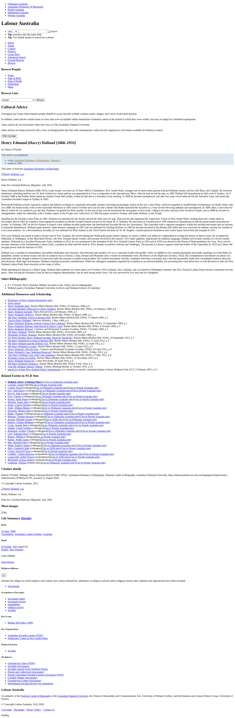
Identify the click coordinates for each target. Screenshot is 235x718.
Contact (12, 48)
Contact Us (49, 709)
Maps (10, 87)
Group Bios (14, 54)
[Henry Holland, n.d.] (12, 174)
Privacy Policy (34, 709)
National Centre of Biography (36, 696)
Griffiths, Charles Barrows (21, 454)
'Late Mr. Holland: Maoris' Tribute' (25, 366)
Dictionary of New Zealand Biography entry (30, 300)
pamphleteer (14, 604)
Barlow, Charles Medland (21, 422)
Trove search (14, 303)
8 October (6, 546)
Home (11, 42)
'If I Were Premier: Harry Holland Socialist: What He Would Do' (40, 337)
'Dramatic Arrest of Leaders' (22, 358)
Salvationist (13, 586)
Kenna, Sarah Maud (18, 399)
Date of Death (15, 81)
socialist (12, 610)
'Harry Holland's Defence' (21, 314)
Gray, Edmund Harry (18, 434)
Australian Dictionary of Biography (25, 6)
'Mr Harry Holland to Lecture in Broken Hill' (30, 340)
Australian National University (72, 696)
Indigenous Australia (18, 12)
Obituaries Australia (18, 4)
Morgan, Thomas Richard (21, 416)
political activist (15, 607)
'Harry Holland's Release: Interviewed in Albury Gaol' (35, 326)
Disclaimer (19, 709)
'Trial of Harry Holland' (19, 320)
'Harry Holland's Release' (20, 329)
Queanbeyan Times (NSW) (21, 663)
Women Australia (16, 15)
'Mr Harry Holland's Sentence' (23, 363)
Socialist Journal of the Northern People (28, 669)
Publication (13, 84)
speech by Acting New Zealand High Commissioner (34, 369)
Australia (47, 534)
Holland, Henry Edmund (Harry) (26, 382)
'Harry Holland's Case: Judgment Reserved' (29, 352)
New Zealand (16, 549)
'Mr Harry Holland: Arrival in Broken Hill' (29, 317)
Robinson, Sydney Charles (21, 431)
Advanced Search (17, 57)
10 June (5, 531)
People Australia (16, 9)
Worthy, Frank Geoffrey (20, 428)
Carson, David (15, 387)
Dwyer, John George (18, 393)
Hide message (9, 136)
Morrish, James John (18, 402)
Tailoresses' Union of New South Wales (28, 638)
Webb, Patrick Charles (19, 445)
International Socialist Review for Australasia (30, 683)
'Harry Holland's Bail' (19, 306)
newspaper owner (17, 601)
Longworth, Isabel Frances (21, 457)
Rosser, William (16, 436)
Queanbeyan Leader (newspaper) (24, 680)
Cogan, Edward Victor (19, 451)
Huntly (4, 549)
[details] (26, 518)
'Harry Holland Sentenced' (21, 360)
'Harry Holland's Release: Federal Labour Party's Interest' (36, 323)
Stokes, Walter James (18, 439)
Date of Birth (14, 78)
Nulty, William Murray (19, 408)
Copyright (6, 709)
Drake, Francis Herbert (19, 405)
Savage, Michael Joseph (20, 419)
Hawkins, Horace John (19, 410)
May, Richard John (17, 442)
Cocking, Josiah (16, 385)
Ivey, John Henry (16, 390)
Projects (12, 51)
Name (11, 75)
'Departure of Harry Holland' (22, 335)
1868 (13, 531)
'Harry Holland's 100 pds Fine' (23, 349)
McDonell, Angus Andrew (21, 459)
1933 (15, 546)
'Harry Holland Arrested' (20, 311)
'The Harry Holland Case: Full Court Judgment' (32, 355)
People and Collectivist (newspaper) (26, 672)
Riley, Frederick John (18, 448)
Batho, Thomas (15, 413)
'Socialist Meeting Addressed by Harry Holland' (32, 309)
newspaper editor (16, 598)
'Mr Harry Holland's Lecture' (22, 346)
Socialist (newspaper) (18, 666)
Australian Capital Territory (28, 534)
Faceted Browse (16, 60)
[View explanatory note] (3, 575)
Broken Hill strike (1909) (20, 622)
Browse (12, 63)
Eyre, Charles (14, 396)
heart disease (7, 562)
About (11, 45)
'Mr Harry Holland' (17, 332)
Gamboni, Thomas (17, 462)
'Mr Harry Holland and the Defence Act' (28, 343)
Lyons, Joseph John (17, 425)
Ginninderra (7, 534)
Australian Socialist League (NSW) (25, 635)
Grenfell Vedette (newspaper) (22, 677)
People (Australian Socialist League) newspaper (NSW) (36, 674)
